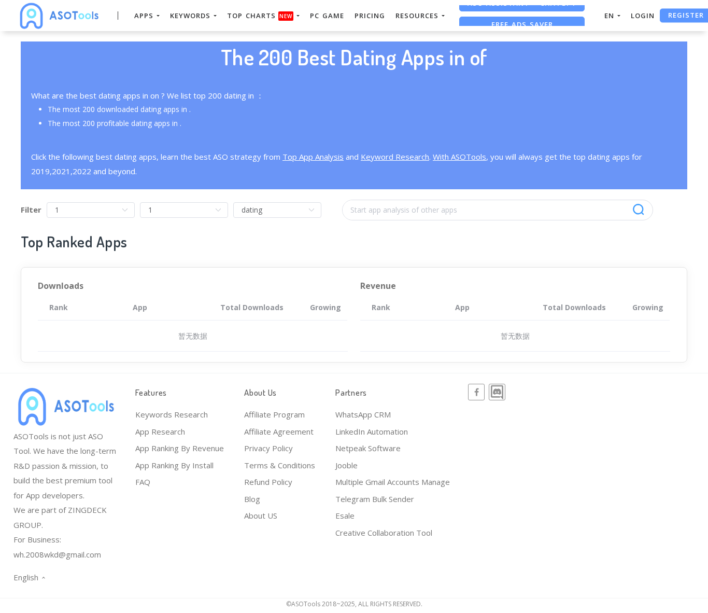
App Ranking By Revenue (179, 448)
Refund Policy (268, 482)
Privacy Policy (268, 448)
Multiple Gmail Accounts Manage (392, 482)
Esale (345, 515)
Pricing (370, 15)
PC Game (327, 15)
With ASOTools (459, 156)
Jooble (346, 465)
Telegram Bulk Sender (374, 499)
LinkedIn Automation (371, 431)
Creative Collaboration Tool (383, 532)
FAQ (142, 482)
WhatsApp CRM (363, 414)
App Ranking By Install (174, 465)
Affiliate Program (274, 414)
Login (643, 15)
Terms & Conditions (279, 465)
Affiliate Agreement (279, 431)
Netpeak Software (368, 448)
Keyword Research (395, 156)
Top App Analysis (313, 156)
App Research (160, 431)
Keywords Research (171, 414)
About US (260, 515)
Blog (252, 499)
